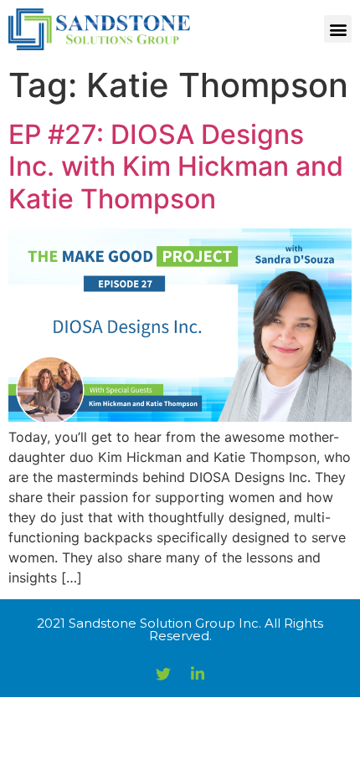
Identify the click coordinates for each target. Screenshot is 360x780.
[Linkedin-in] (198, 674)
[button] (338, 29)
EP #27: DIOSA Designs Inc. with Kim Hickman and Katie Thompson (175, 166)
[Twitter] (163, 674)
